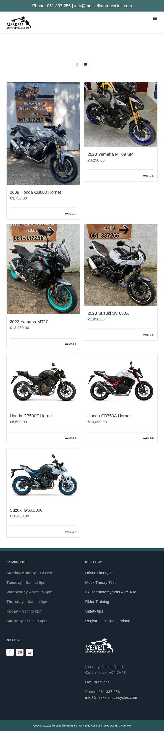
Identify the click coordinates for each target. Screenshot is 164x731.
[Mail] (29, 652)
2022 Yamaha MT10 (29, 321)
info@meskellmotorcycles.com (103, 5)
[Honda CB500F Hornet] (43, 381)
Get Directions (97, 682)
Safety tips (94, 611)
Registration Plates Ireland (107, 621)
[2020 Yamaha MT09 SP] (120, 114)
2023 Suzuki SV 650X (108, 313)
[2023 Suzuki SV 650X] (120, 265)
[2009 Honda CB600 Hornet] (43, 133)
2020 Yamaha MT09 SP (110, 154)
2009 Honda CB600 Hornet (35, 192)
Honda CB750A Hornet (109, 416)
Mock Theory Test (100, 582)
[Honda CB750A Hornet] (120, 381)
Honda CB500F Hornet (31, 416)
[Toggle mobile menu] (155, 18)
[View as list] (85, 64)
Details (72, 214)
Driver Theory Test (101, 573)
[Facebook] (10, 652)
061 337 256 (59, 5)
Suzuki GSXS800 (26, 510)
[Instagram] (19, 652)
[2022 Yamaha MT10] (43, 269)
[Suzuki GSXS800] (43, 475)
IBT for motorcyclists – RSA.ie (110, 592)
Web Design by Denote (117, 725)
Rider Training (97, 602)
